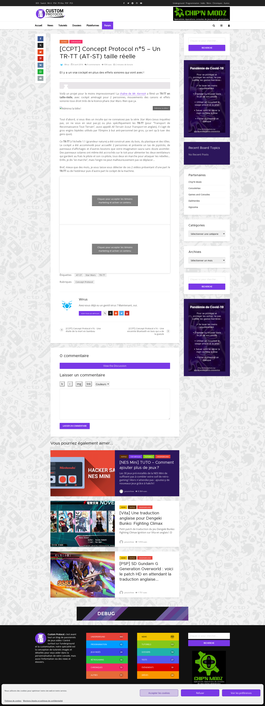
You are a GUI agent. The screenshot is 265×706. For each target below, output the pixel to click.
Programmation (192, 3)
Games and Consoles (199, 194)
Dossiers (76, 25)
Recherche (207, 47)
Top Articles (136, 457)
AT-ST (79, 275)
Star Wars (91, 275)
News (50, 25)
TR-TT (102, 275)
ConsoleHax (194, 188)
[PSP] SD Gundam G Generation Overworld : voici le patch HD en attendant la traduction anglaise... (146, 571)
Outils (123, 457)
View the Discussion (114, 366)
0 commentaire (93, 64)
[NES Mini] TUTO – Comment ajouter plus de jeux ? (146, 465)
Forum (107, 25)
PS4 (54, 3)
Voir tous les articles (90, 313)
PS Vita (61, 3)
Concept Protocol (84, 281)
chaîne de (133, 93)
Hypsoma (193, 207)
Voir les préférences (241, 692)
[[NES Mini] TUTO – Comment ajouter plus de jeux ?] (82, 473)
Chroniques (217, 3)
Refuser (200, 692)
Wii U (49, 3)
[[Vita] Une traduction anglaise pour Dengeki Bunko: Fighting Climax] (82, 523)
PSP (66, 3)
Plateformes (92, 25)
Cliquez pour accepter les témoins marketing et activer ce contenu (114, 200)
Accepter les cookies (159, 692)
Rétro (209, 3)
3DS (37, 3)
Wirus (66, 64)
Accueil (38, 25)
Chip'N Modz (195, 181)
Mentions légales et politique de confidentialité (43, 700)
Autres (226, 3)
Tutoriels (62, 25)
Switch (43, 3)
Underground (178, 3)
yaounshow (129, 491)
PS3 (71, 3)
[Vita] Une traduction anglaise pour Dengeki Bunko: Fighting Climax (141, 518)
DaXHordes (194, 200)
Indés (203, 3)
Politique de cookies (13, 700)
